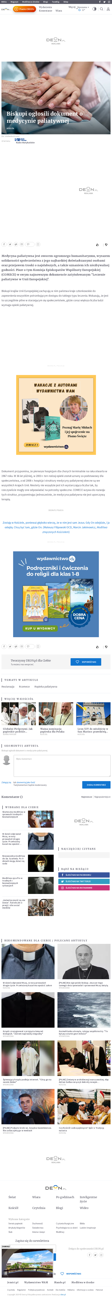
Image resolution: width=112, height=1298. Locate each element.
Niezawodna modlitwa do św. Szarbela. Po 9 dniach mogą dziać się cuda (13, 860)
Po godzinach (65, 1197)
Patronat (99, 1290)
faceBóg (55, 2)
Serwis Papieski (9, 734)
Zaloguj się (6, 782)
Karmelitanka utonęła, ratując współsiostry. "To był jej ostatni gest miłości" (83, 1032)
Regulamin (21, 1290)
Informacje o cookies (85, 1290)
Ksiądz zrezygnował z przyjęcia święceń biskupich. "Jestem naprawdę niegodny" (23, 1032)
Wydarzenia (45, 7)
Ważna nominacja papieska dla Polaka (52, 730)
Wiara (59, 10)
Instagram (109, 1)
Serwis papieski (15, 1223)
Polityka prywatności (36, 1290)
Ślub (10, 1232)
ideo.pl (63, 1294)
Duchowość (37, 1223)
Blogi (45, 2)
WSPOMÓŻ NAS (73, 1273)
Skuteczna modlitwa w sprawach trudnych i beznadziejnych (13, 814)
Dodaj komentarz (96, 784)
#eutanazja (7, 686)
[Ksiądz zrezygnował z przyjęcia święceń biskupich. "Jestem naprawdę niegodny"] (28, 1010)
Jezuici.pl (12, 1282)
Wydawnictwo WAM (36, 1282)
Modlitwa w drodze (30, 2)
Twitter (104, 1)
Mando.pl (59, 1282)
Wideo (84, 1208)
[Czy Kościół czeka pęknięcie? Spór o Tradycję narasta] (84, 1106)
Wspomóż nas (89, 662)
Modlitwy (60, 1232)
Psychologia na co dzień (67, 1227)
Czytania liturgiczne (65, 1223)
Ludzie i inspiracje (88, 1227)
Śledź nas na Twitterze (78, 881)
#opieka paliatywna (45, 686)
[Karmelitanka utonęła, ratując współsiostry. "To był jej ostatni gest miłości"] (84, 1010)
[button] (94, 9)
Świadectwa (37, 1227)
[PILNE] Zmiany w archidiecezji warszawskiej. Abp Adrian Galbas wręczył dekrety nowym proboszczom (83, 1082)
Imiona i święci (38, 1232)
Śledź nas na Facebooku (78, 875)
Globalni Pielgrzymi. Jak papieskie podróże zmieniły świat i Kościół (18, 732)
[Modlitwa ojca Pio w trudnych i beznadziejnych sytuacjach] (41, 885)
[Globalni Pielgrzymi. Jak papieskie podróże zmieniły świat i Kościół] (18, 713)
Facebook (99, 1)
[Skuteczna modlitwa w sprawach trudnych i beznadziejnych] (41, 819)
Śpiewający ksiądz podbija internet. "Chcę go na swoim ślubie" (27, 1080)
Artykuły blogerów (16, 1227)
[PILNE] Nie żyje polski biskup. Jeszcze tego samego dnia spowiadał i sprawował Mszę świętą (83, 984)
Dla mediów (60, 1290)
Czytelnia (38, 1208)
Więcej (72, 7)
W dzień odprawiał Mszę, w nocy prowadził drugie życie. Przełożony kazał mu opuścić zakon (11, 840)
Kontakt (50, 1290)
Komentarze (45, 10)
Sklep (65, 2)
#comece (24, 686)
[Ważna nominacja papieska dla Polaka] (56, 713)
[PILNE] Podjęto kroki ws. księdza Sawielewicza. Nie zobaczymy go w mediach (27, 1129)
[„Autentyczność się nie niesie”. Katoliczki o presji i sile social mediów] (41, 907)
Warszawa (82, 7)
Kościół (10, 128)
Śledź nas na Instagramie (79, 887)
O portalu (11, 1290)
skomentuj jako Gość (26, 782)
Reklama (71, 1290)
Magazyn (14, 2)
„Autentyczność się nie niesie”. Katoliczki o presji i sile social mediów (13, 904)
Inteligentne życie (88, 1199)
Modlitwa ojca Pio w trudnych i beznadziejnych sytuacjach (12, 882)
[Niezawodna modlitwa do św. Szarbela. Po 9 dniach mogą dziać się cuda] (41, 863)
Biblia (4, 2)
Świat (12, 1197)
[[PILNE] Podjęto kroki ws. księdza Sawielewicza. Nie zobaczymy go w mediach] (28, 1106)
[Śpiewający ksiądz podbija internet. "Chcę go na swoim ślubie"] (28, 1058)
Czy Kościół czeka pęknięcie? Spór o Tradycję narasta (81, 1129)
